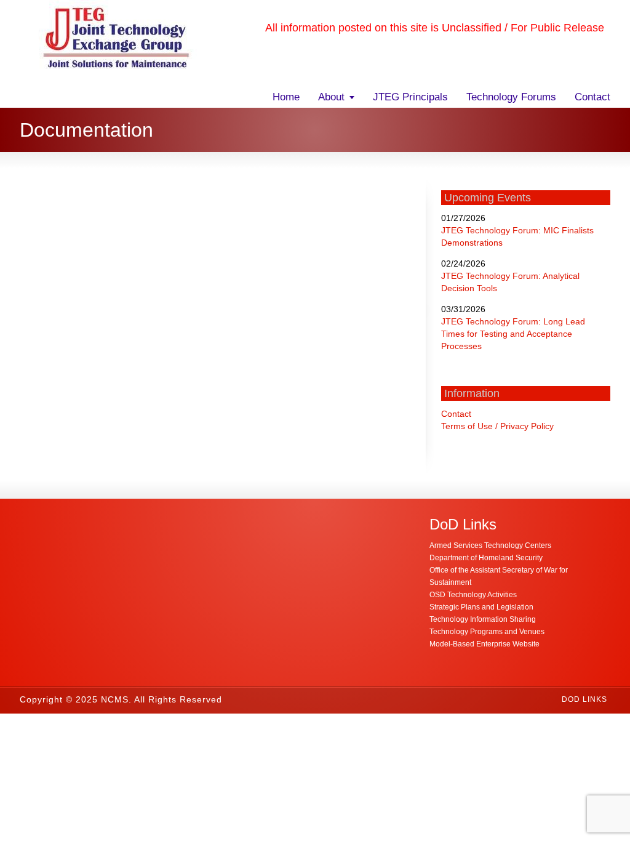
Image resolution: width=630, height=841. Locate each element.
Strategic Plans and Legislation (481, 607)
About (331, 97)
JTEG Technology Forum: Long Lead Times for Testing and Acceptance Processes (513, 333)
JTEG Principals (410, 97)
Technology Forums (511, 97)
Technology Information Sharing (482, 619)
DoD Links (584, 699)
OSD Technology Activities (473, 594)
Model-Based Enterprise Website (484, 644)
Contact (592, 97)
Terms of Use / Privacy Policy (497, 426)
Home (286, 97)
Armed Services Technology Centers (490, 545)
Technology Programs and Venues (486, 631)
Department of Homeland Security (486, 557)
